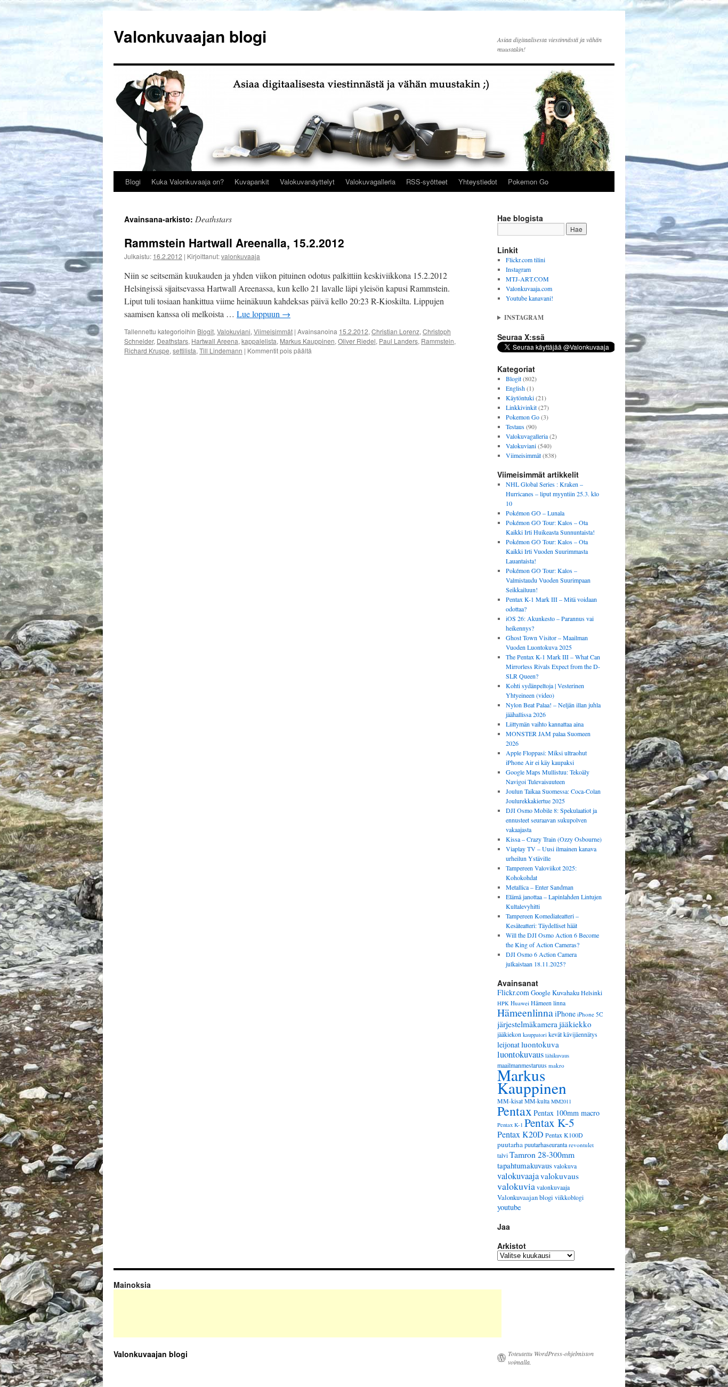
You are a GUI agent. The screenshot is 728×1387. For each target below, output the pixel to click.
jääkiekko (575, 1024)
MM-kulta (536, 1101)
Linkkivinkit (521, 407)
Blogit (205, 331)
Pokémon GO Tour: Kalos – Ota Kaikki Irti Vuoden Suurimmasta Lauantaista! (547, 551)
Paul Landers (398, 340)
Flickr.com (513, 992)
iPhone (565, 1014)
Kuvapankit (251, 181)
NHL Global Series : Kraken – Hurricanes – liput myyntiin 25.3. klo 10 (552, 493)
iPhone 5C (590, 1014)
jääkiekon (509, 1034)
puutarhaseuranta (545, 1144)
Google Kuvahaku (555, 992)
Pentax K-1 (510, 1124)
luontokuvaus (520, 1054)
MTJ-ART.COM (527, 279)
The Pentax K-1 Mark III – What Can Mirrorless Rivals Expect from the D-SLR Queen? (553, 666)
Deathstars (172, 340)
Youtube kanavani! (529, 298)
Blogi (133, 181)
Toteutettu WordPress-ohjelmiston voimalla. (551, 1357)
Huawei (520, 1003)
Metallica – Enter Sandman (539, 887)
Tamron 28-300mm (542, 1154)
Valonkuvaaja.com (529, 288)
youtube (509, 1207)
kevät (555, 1034)
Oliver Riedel (357, 340)
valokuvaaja (518, 1176)
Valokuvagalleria (370, 181)
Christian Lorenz (395, 331)
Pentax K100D (564, 1135)
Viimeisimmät (273, 331)
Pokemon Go (528, 181)
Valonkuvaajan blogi (190, 36)
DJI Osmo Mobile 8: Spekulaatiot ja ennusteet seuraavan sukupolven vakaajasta (551, 820)
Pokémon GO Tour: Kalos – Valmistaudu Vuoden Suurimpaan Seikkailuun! (548, 580)
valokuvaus (559, 1176)
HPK (503, 1003)
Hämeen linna (548, 1003)
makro (556, 1065)
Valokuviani (233, 331)
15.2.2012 (353, 331)
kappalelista (259, 340)
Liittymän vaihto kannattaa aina (545, 724)
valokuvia (516, 1186)
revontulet (581, 1145)
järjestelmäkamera (527, 1024)
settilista (184, 350)
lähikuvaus (557, 1055)
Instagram (518, 269)
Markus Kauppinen (307, 340)
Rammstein (437, 340)
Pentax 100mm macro (566, 1113)
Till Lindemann (220, 350)
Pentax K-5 (549, 1122)
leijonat (508, 1044)
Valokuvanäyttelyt (307, 181)
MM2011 (561, 1101)
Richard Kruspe (146, 350)
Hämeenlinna (525, 1012)
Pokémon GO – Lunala (535, 513)
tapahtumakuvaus (524, 1165)
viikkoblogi (569, 1197)
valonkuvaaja (240, 256)
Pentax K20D (520, 1134)
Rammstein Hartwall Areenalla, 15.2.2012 (234, 243)
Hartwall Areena (214, 340)
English (515, 388)
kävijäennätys (580, 1034)
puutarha (510, 1144)
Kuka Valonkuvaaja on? (187, 181)
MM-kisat (510, 1101)
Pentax (514, 1110)
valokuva (565, 1166)
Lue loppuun (263, 313)
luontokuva (540, 1044)
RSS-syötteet (427, 181)
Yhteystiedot (477, 181)
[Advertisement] (307, 1313)
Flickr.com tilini (525, 259)
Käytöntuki (520, 397)
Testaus (515, 426)
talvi (502, 1155)
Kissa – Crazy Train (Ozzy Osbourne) (554, 839)
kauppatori (535, 1034)
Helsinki (591, 993)
